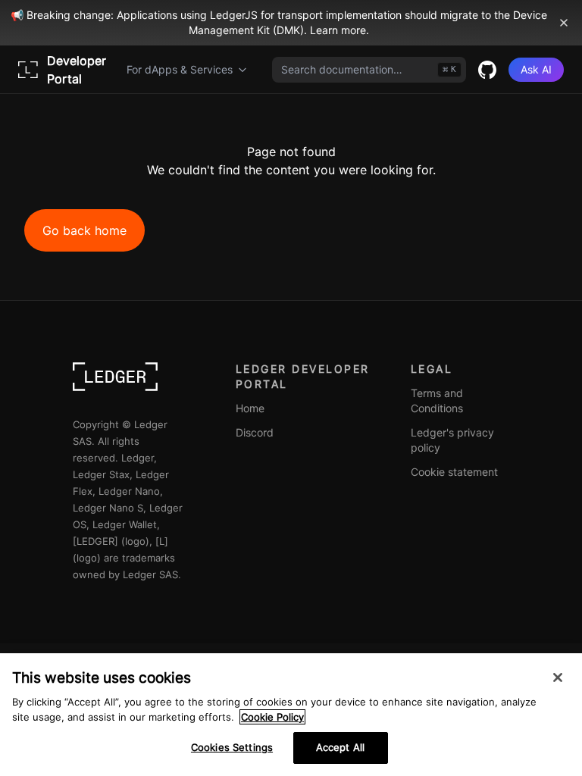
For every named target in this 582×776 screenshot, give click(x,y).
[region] (291, 714)
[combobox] (369, 70)
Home (250, 408)
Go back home (84, 230)
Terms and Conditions (437, 400)
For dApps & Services (180, 69)
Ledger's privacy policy (452, 440)
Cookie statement (454, 471)
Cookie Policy (272, 717)
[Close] (557, 677)
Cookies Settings (232, 747)
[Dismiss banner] (564, 23)
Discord (255, 432)
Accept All (340, 747)
